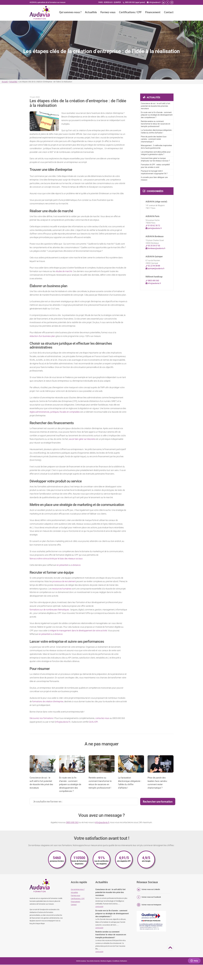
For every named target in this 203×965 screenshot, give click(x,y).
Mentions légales (106, 961)
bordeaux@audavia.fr (156, 248)
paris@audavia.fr (154, 228)
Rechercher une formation (157, 801)
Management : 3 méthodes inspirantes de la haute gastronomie (156, 146)
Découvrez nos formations (42, 718)
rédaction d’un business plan (42, 336)
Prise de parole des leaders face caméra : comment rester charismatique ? (153, 139)
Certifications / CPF (130, 12)
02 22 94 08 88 (153, 266)
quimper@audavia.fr (155, 268)
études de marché (64, 271)
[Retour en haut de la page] (170, 949)
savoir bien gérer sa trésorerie (82, 439)
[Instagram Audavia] (172, 2)
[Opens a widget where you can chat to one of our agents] (194, 961)
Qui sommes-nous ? (70, 12)
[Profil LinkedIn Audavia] (163, 2)
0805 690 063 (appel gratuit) (135, 2)
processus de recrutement (64, 581)
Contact (169, 12)
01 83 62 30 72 (153, 225)
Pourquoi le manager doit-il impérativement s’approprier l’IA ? (154, 172)
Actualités (91, 12)
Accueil (5, 82)
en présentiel (62, 565)
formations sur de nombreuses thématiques (49, 609)
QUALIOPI (93, 722)
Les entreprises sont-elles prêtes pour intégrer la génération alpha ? (155, 153)
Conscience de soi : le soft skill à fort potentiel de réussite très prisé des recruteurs (155, 106)
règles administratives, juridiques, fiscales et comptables (55, 412)
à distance (75, 565)
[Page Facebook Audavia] (167, 2)
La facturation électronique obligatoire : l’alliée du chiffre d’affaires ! (156, 131)
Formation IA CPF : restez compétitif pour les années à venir (155, 165)
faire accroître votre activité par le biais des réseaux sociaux (56, 558)
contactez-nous (102, 718)
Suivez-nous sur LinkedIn (151, 889)
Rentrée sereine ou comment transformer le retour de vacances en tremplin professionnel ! (155, 124)
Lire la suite (99, 906)
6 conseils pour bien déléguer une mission (154, 178)
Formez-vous (107, 12)
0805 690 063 (153, 280)
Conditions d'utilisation (120, 961)
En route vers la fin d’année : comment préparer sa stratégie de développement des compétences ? (156, 115)
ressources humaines (61, 588)
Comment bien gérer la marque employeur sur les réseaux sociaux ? (155, 159)
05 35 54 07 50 (153, 246)
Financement (152, 12)
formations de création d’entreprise (47, 701)
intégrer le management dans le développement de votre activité (78, 630)
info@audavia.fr (155, 2)
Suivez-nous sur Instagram (151, 905)
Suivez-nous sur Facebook (151, 897)
